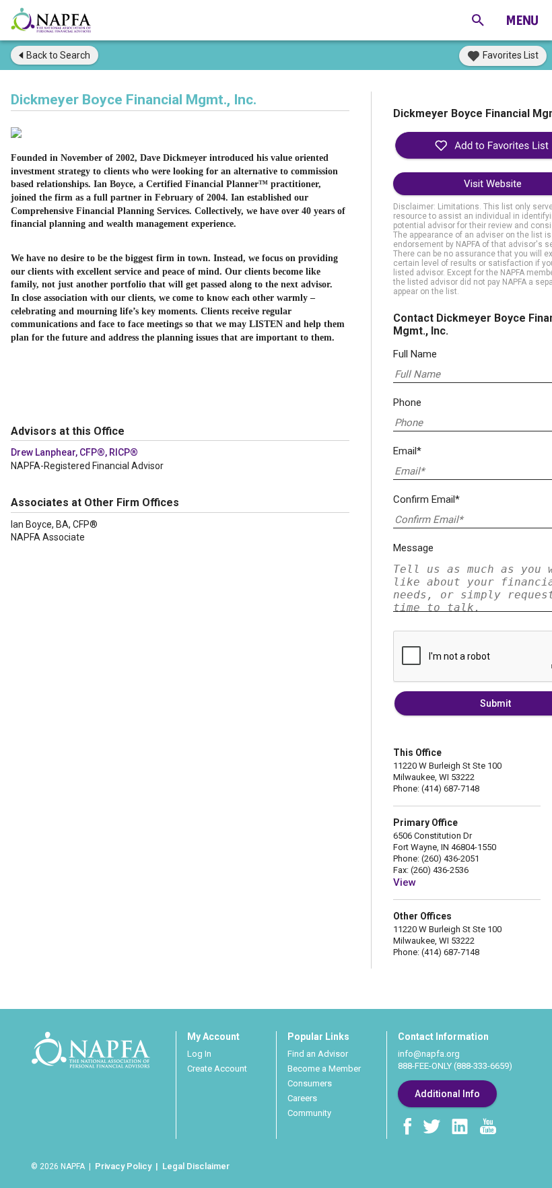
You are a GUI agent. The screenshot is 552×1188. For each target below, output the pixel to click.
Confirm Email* (426, 499)
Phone (407, 402)
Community (309, 1113)
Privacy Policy (123, 1166)
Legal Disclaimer (196, 1166)
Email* (407, 451)
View (404, 882)
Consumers (309, 1083)
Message (413, 548)
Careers (302, 1098)
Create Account (217, 1068)
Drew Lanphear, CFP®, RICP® (74, 452)
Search (58, 55)
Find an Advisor (317, 1054)
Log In (199, 1054)
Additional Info (447, 1093)
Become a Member (324, 1068)
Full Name (415, 354)
